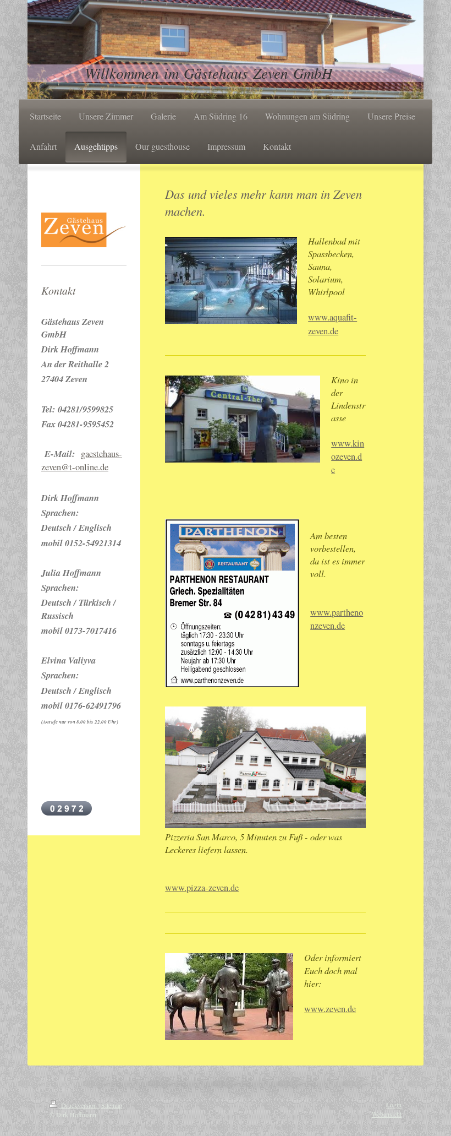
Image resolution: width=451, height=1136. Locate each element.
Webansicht (387, 1114)
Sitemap (111, 1105)
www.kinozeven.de (347, 456)
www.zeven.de (330, 1009)
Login (394, 1104)
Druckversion (78, 1105)
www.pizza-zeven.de (202, 888)
